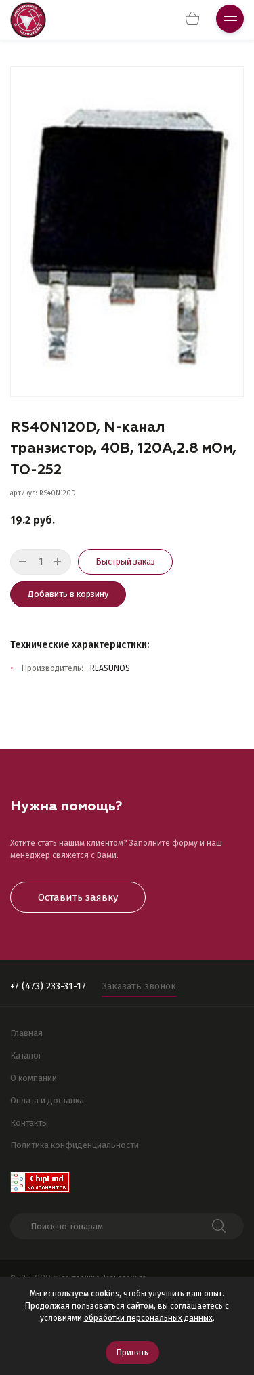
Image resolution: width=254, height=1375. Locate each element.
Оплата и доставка (47, 1100)
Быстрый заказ (125, 561)
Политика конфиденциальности (74, 1145)
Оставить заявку (78, 897)
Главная (26, 1033)
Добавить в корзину (68, 594)
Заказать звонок (139, 986)
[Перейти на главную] (28, 20)
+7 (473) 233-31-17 (48, 986)
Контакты (29, 1122)
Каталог (26, 1055)
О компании (33, 1078)
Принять (132, 1352)
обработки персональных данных (148, 1318)
